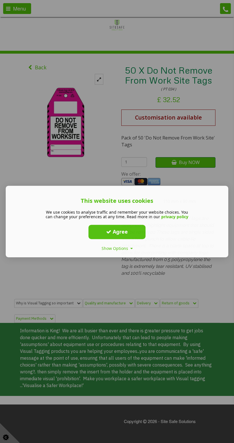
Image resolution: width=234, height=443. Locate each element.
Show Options (116, 248)
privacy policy (174, 216)
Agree (119, 231)
